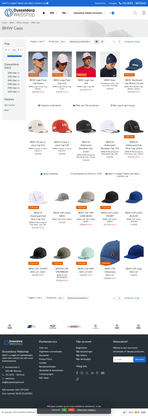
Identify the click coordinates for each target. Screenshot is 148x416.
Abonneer (139, 359)
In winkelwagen (37, 97)
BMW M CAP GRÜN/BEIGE (62, 270)
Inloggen (113, 3)
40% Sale (14, 92)
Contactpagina (46, 374)
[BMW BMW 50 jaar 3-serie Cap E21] (38, 126)
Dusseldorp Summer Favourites (88, 13)
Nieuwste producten (79, 42)
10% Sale (14, 73)
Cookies (43, 363)
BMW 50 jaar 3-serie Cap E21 (38, 144)
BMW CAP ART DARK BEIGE (86, 214)
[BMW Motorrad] (9, 326)
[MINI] (52, 326)
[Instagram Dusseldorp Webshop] (83, 373)
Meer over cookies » (86, 410)
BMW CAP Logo (134, 268)
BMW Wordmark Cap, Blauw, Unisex (133, 82)
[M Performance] (31, 326)
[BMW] (95, 326)
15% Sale (14, 77)
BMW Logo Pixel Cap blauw (38, 82)
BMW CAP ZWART (38, 268)
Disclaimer (44, 355)
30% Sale (14, 88)
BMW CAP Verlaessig (109, 270)
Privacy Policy (45, 359)
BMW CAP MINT (86, 268)
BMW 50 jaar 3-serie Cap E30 (62, 144)
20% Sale (14, 80)
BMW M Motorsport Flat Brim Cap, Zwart (134, 145)
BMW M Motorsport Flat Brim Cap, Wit (38, 216)
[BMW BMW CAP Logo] (134, 253)
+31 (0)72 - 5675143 (134, 3)
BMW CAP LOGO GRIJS (62, 214)
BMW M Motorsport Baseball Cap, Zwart (86, 147)
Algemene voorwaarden (50, 351)
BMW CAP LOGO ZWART (109, 214)
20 (62, 42)
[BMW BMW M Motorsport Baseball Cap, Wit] (110, 126)
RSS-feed (43, 378)
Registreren (100, 3)
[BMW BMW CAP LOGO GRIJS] (62, 197)
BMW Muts (109, 80)
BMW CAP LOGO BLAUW (133, 214)
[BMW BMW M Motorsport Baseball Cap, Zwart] (86, 126)
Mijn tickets (81, 355)
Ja (64, 410)
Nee (71, 410)
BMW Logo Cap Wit (86, 82)
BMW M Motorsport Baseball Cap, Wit (110, 145)
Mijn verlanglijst (83, 359)
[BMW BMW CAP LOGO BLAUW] (134, 197)
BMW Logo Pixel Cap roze (62, 82)
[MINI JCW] (74, 326)
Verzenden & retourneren (51, 370)
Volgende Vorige (132, 42)
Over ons (43, 348)
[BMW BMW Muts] (110, 64)
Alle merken (9, 105)
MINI (64, 13)
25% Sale (14, 84)
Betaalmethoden (47, 367)
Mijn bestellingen (84, 351)
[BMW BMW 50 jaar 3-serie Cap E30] (62, 126)
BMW (52, 13)
